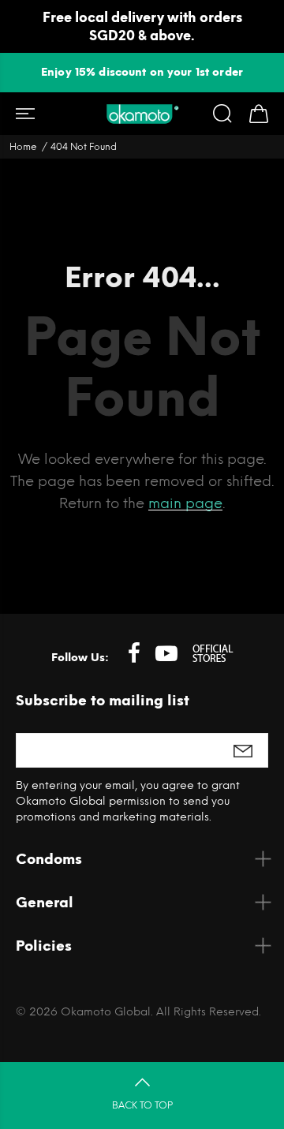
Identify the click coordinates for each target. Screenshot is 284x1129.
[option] (142, 72)
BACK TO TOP (142, 1105)
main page (185, 503)
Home (23, 146)
